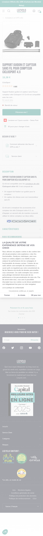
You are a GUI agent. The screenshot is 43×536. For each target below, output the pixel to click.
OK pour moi (36, 295)
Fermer (7, 295)
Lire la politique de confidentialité (13, 288)
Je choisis (21, 295)
